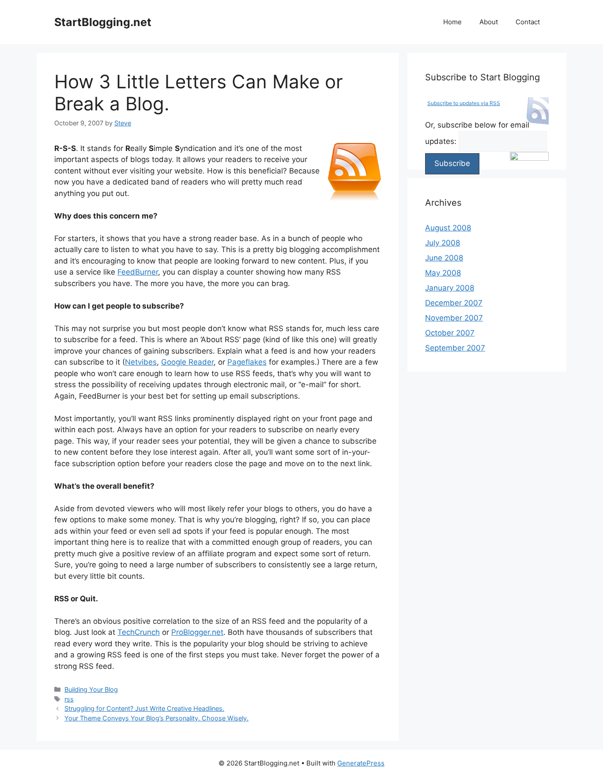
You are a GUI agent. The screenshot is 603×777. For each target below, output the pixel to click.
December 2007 (453, 302)
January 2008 (449, 287)
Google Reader (187, 362)
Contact (528, 22)
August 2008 (448, 227)
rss (69, 699)
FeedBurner (137, 272)
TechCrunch (138, 632)
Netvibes (141, 362)
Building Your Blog (91, 689)
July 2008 (442, 242)
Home (452, 22)
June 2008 (444, 257)
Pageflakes (247, 362)
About (488, 22)
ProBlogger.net (197, 632)
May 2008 (443, 272)
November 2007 (454, 317)
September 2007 (455, 347)
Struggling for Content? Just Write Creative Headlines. (144, 708)
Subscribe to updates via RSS (463, 103)
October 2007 (450, 332)
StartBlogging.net (102, 22)
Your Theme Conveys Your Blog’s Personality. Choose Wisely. (156, 718)
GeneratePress (360, 763)
